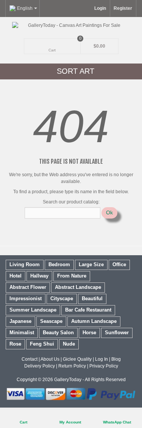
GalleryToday (67, 379)
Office (119, 264)
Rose (15, 344)
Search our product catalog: (71, 202)
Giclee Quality (77, 359)
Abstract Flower (27, 287)
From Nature (71, 276)
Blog (116, 359)
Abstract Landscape (78, 287)
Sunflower (117, 332)
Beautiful (92, 298)
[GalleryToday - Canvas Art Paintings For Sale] (71, 25)
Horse (89, 332)
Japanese (20, 321)
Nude (69, 344)
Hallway (39, 276)
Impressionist (25, 298)
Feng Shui (42, 344)
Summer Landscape (32, 310)
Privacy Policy (103, 366)
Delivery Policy (39, 366)
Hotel (15, 276)
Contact (29, 359)
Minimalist (21, 332)
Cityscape (61, 298)
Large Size (91, 264)
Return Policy (72, 366)
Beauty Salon (58, 332)
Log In (101, 359)
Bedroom (59, 264)
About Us (50, 359)
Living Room (24, 264)
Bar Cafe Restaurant (88, 310)
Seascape (51, 321)
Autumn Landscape (94, 321)
